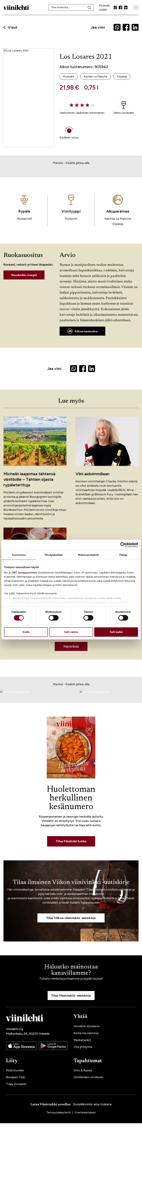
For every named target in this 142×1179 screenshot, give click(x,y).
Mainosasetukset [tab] (88, 554)
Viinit (12, 27)
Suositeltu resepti (24, 275)
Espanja (117, 224)
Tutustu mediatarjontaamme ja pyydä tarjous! (71, 978)
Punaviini (71, 219)
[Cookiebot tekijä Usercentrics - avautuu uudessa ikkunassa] (123, 544)
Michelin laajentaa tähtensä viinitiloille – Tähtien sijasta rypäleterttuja (29, 479)
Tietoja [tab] (123, 554)
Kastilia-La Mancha (118, 219)
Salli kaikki (116, 631)
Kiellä (26, 631)
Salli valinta (71, 631)
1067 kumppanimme (24, 572)
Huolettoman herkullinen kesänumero (71, 798)
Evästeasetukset (85, 1112)
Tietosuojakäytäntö (59, 1112)
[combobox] (71, 7)
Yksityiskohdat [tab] (54, 554)
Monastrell (24, 219)
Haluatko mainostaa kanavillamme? (71, 970)
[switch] (54, 618)
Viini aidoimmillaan (92, 473)
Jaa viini (98, 27)
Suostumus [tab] (19, 554)
